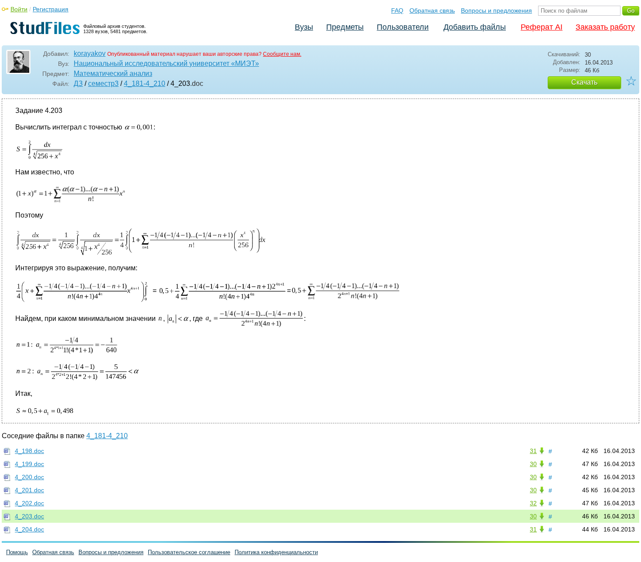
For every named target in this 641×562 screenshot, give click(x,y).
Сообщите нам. (282, 54)
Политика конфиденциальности (276, 552)
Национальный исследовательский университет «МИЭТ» (166, 63)
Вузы (304, 27)
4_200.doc (29, 476)
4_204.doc (29, 529)
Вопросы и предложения (496, 10)
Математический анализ (113, 73)
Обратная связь (432, 10)
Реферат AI (542, 27)
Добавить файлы (474, 27)
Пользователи (403, 27)
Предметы (345, 27)
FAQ (397, 10)
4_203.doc (29, 516)
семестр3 (103, 83)
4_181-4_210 (144, 83)
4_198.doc (29, 450)
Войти (18, 9)
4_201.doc (29, 490)
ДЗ (78, 83)
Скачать (584, 82)
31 (533, 450)
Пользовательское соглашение (189, 552)
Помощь (17, 552)
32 (533, 503)
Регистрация (50, 9)
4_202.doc (29, 503)
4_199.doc (29, 463)
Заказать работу (605, 27)
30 (533, 463)
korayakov (90, 53)
